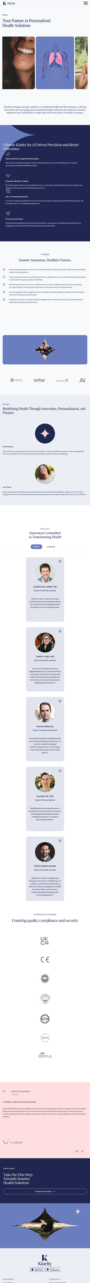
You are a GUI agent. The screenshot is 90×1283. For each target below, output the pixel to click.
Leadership (51, 547)
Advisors (36, 547)
